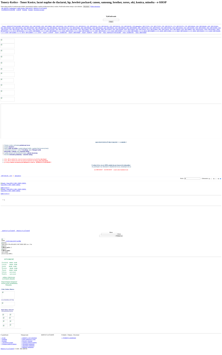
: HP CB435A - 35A (43, 28)
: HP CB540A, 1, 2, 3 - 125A (57, 31)
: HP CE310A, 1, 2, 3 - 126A (73, 31)
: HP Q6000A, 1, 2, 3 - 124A (41, 31)
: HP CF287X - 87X (167, 29)
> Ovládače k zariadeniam (68, 338)
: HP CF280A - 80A (86, 29)
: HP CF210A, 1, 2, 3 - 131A (106, 31)
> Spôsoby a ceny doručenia (29, 338)
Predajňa (24, 10)
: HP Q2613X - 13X (129, 26)
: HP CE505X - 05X (38, 26)
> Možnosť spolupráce (27, 347)
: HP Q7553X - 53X (169, 28)
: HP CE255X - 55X (192, 28)
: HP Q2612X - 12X (106, 26)
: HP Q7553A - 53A (157, 28)
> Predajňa (4, 339)
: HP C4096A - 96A (189, 29)
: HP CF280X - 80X (98, 29)
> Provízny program (26, 341)
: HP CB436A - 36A (55, 28)
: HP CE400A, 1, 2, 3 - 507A (17, 32)
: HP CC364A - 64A (29, 29)
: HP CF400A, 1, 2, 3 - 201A (139, 31)
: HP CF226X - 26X (9, 28)
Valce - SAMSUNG (127, 32)
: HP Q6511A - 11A (72, 26)
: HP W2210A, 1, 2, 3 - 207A (24, 31)
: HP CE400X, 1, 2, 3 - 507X (33, 32)
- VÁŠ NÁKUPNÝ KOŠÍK (13, 241)
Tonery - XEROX (86, 32)
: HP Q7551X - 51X (146, 28)
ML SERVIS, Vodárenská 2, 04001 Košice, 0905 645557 (17, 8)
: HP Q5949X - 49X (134, 28)
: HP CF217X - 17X (181, 26)
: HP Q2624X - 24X (204, 26)
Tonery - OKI (96, 32)
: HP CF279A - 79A (63, 29)
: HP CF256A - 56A (203, 28)
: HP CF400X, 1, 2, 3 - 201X (155, 31)
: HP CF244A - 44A (100, 28)
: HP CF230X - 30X (31, 28)
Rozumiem (86, 6)
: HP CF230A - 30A (20, 28)
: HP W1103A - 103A (201, 29)
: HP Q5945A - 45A (112, 28)
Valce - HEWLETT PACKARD (111, 32)
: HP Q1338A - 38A (77, 28)
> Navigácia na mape (7, 342)
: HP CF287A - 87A (144, 29)
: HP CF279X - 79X (75, 29)
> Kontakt (4, 341)
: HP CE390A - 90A (155, 29)
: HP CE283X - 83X (121, 29)
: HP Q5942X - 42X (89, 28)
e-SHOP (18, 10)
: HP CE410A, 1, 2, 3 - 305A (188, 31)
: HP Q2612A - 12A (95, 26)
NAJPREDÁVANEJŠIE (8, 10)
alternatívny (138, 26)
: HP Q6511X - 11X (83, 26)
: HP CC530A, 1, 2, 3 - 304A (171, 31)
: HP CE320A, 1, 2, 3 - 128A (90, 31)
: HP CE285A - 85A (132, 29)
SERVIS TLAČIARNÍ (8, 231)
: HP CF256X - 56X (215, 28)
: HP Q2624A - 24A (192, 26)
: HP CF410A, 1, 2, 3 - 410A (204, 31)
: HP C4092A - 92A (178, 29)
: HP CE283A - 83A (109, 29)
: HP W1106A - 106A (214, 29)
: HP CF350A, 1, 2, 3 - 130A (122, 31)
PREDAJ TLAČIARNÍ (40, 8)
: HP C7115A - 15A (147, 26)
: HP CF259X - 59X (17, 29)
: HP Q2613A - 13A (117, 26)
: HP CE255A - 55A (180, 28)
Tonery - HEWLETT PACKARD (11, 26)
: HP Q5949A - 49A (123, 28)
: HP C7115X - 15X (158, 26)
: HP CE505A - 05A (26, 26)
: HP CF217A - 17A (170, 26)
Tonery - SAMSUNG (60, 32)
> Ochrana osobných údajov (9, 344)
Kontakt (30, 10)
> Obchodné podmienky (28, 344)
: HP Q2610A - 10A (61, 26)
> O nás (3, 338)
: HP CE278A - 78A (52, 29)
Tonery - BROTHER (73, 32)
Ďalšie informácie (95, 6)
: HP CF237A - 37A (66, 28)
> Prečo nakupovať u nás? (28, 339)
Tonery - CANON (47, 32)
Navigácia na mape (38, 10)
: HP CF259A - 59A (6, 29)
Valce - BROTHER (140, 32)
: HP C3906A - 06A (49, 26)
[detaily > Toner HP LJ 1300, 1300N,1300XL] (13, 183)
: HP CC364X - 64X (40, 29)
